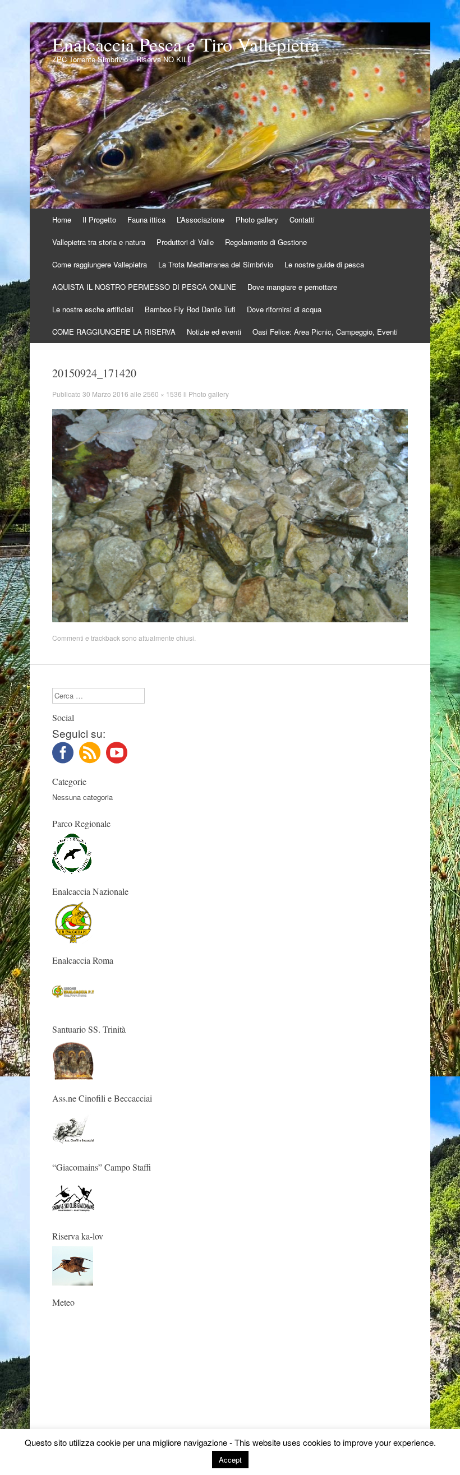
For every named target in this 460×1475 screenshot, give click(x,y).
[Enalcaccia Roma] (73, 1009)
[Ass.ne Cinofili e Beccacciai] (73, 1147)
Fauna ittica (146, 219)
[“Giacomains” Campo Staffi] (73, 1216)
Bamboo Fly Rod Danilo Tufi (190, 309)
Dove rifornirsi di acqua (284, 309)
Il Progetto (99, 219)
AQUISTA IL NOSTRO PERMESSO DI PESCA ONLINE (144, 286)
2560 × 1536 (162, 394)
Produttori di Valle (185, 242)
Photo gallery (257, 219)
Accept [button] (230, 1459)
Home (61, 219)
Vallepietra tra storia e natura (98, 242)
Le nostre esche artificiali (93, 309)
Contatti (302, 219)
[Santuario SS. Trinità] (73, 1078)
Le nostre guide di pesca (324, 264)
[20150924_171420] (229, 619)
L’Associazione (200, 219)
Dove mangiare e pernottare (292, 286)
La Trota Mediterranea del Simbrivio (215, 264)
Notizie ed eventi (214, 331)
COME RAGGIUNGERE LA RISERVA (114, 331)
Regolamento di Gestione (266, 242)
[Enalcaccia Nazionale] (73, 940)
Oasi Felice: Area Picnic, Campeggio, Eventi (325, 331)
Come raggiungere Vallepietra (99, 264)
